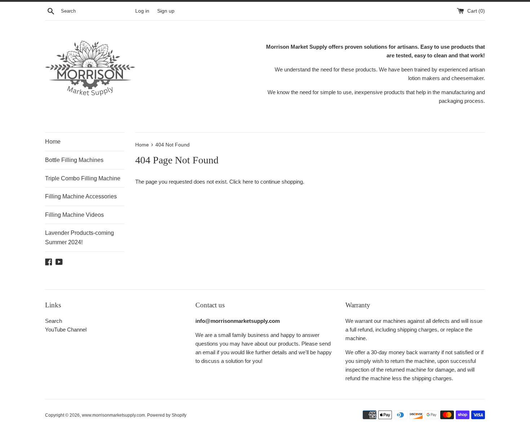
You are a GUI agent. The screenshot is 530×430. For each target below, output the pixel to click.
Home (53, 142)
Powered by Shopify (166, 415)
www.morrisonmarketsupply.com (113, 415)
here (248, 182)
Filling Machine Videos (74, 215)
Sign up (166, 11)
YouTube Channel (66, 329)
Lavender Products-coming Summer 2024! (79, 237)
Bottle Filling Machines (74, 160)
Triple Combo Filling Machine (82, 178)
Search (53, 321)
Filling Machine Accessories (81, 196)
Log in (142, 11)
